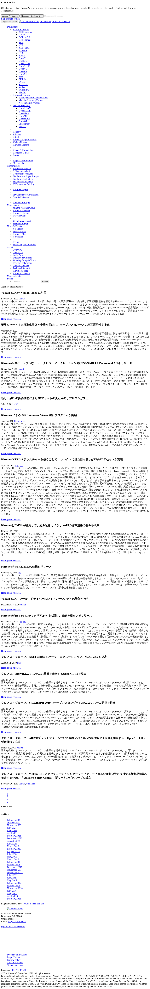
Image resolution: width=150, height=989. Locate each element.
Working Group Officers (24, 260)
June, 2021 (12, 830)
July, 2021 (12, 828)
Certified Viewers (21, 197)
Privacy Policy (14, 960)
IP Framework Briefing (23, 184)
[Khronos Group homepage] (44, 21)
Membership (13, 205)
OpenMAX (24, 113)
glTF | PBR (24, 48)
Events (16, 242)
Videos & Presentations (23, 150)
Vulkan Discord (20, 142)
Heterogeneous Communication (33, 97)
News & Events (14, 226)
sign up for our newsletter (13, 926)
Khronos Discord (21, 145)
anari (21, 369)
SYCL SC (23, 84)
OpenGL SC (24, 66)
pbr (24, 621)
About (10, 247)
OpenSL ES (24, 118)
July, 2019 (12, 843)
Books (16, 155)
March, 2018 (13, 859)
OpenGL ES (24, 63)
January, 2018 (13, 864)
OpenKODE (25, 110)
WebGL (22, 92)
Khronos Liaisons (21, 213)
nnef (19, 663)
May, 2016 (12, 893)
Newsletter (18, 236)
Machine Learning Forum (30, 100)
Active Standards (21, 29)
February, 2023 (14, 820)
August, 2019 (13, 841)
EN (13, 970)
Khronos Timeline (21, 273)
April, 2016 (12, 896)
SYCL (22, 82)
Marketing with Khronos (24, 244)
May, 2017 (12, 880)
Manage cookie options (53, 16)
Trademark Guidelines (23, 181)
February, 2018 (14, 862)
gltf (15, 404)
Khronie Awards (20, 271)
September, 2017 (15, 872)
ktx (21, 465)
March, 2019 (13, 846)
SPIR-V (22, 79)
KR (24, 970)
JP (21, 970)
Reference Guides (21, 152)
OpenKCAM (25, 108)
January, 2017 (13, 885)
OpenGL (23, 61)
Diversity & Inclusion (17, 954)
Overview (17, 250)
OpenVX (23, 71)
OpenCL (23, 58)
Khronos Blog (19, 234)
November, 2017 (15, 870)
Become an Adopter (22, 168)
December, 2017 (14, 867)
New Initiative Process (29, 103)
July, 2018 (12, 854)
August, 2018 (13, 851)
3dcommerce (19, 421)
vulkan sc (30, 783)
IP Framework (19, 215)
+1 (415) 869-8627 (17, 921)
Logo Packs (18, 255)
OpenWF (23, 121)
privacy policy (102, 8)
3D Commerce (25, 32)
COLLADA (24, 37)
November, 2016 (15, 888)
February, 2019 (14, 849)
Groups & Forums (21, 95)
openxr (20, 747)
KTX (21, 53)
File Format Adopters (23, 179)
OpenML (23, 116)
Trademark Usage (15, 965)
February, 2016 (14, 898)
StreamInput (24, 124)
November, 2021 (15, 825)
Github (16, 137)
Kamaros (23, 50)
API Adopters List (21, 171)
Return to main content (33, 903)
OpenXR (23, 74)
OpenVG (23, 68)
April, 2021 (12, 833)
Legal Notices (13, 957)
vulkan (22, 298)
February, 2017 (14, 883)
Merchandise (19, 163)
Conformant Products (23, 173)
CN (17, 970)
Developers (12, 27)
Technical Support (21, 268)
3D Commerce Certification (26, 194)
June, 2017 (12, 877)
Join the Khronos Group (24, 208)
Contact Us (18, 252)
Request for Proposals (23, 160)
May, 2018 (12, 856)
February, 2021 (14, 835)
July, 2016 (12, 891)
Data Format (24, 40)
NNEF (22, 55)
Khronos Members (21, 210)
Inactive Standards (21, 105)
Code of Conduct (21, 265)
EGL (21, 42)
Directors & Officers (22, 257)
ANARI (22, 34)
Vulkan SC (24, 89)
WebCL (22, 126)
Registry (17, 131)
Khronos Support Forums (24, 139)
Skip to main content (10, 18)
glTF (21, 45)
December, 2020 (14, 838)
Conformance (13, 166)
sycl (19, 572)
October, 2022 (13, 822)
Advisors (17, 134)
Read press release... (11, 319)
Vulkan (22, 87)
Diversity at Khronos (22, 263)
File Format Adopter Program (26, 176)
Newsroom (18, 229)
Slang (21, 76)
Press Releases (19, 231)
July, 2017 (12, 875)
